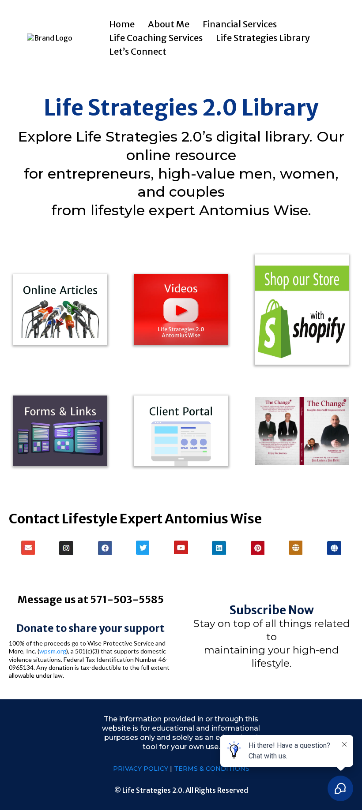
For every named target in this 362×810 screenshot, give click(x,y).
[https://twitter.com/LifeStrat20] (143, 548)
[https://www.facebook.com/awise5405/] (104, 548)
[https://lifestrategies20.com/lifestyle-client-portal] (181, 431)
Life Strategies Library (263, 37)
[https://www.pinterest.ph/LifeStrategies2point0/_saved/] (257, 548)
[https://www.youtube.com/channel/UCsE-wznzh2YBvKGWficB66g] (181, 309)
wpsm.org (52, 651)
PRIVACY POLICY (141, 769)
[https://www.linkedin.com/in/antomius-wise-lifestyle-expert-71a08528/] (219, 548)
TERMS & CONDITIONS (211, 769)
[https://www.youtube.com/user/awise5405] (181, 547)
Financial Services (240, 24)
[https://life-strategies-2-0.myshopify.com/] (302, 309)
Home (122, 24)
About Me (168, 24)
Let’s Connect (137, 51)
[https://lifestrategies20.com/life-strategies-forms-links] (60, 431)
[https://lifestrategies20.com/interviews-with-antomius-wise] (60, 309)
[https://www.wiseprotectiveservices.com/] (334, 548)
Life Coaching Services (156, 37)
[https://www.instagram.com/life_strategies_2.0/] (66, 548)
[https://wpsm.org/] (296, 548)
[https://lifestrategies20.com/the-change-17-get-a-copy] (302, 431)
